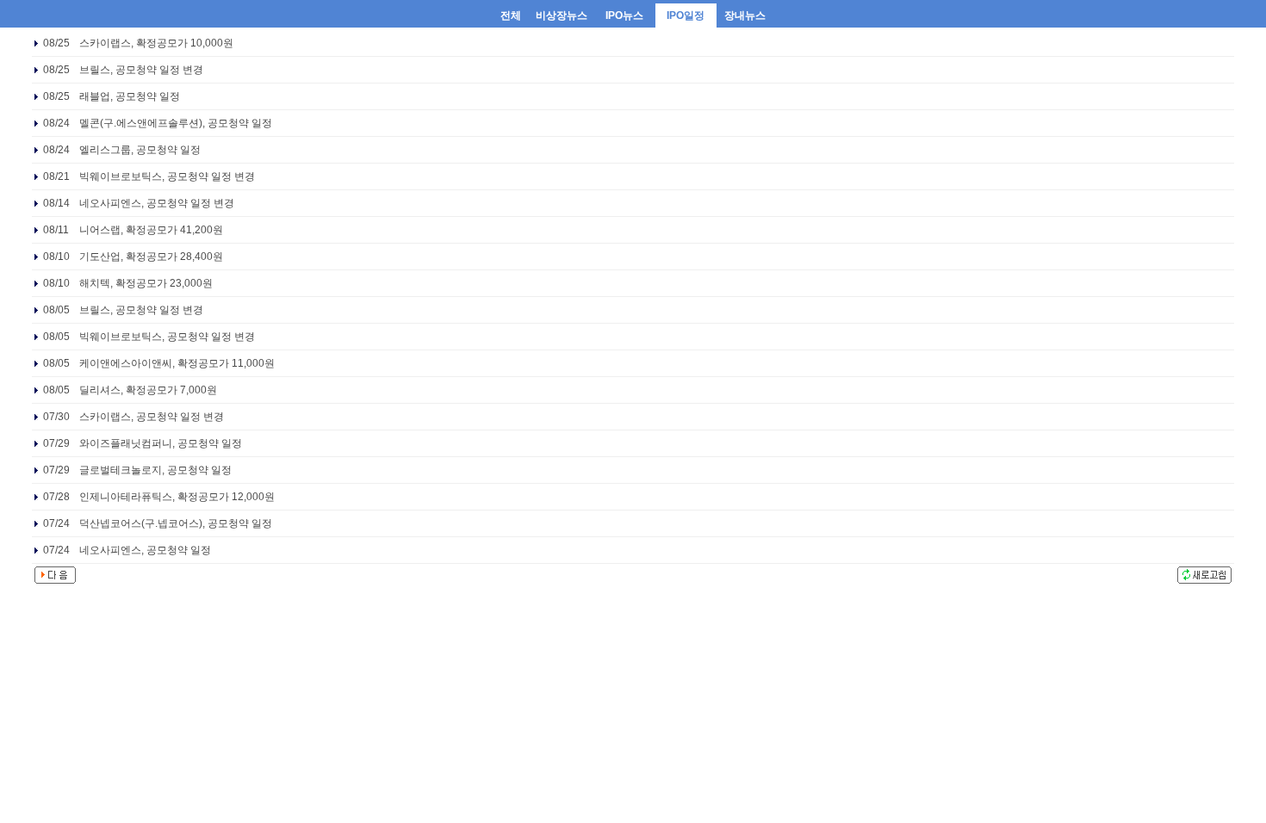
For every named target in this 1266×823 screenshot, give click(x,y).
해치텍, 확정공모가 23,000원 (146, 283)
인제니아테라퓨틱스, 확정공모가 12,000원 (177, 497)
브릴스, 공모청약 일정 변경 (141, 70)
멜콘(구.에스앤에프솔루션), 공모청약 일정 (175, 123)
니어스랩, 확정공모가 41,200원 (151, 230)
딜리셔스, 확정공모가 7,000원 (148, 390)
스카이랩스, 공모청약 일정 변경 (151, 417)
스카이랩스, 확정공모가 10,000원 (156, 43)
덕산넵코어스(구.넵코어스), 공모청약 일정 (175, 523)
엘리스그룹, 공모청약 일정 (140, 150)
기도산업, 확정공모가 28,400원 (151, 257)
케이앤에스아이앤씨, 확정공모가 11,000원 (177, 363)
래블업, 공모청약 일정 (129, 96)
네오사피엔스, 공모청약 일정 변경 (156, 203)
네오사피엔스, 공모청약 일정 (145, 550)
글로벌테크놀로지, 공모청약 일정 (155, 470)
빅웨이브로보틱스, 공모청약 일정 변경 (167, 176)
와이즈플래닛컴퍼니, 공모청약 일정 (160, 443)
